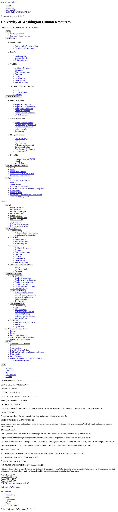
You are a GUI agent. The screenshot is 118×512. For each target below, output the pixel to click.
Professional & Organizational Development (26, 195)
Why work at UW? (17, 207)
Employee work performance (25, 107)
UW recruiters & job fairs (19, 224)
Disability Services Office (19, 186)
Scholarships (19, 131)
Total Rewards (11, 38)
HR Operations (15, 191)
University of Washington (10, 487)
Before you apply (16, 216)
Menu (4, 201)
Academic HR (11, 10)
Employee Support (17, 276)
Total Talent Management (19, 197)
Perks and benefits (16, 220)
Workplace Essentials (13, 96)
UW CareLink (20, 80)
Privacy (8, 501)
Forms (12, 170)
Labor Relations (16, 193)
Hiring (17, 141)
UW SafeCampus (21, 115)
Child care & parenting (23, 68)
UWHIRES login (21, 139)
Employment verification (24, 109)
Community (19, 70)
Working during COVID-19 (25, 159)
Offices (8, 178)
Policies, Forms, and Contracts (16, 165)
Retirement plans (21, 60)
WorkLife (14, 246)
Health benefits (20, 56)
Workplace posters (12, 505)
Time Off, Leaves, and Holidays (21, 265)
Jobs (8, 31)
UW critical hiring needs (19, 226)
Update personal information (25, 113)
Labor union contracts (18, 172)
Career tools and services (24, 127)
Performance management (24, 145)
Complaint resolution (22, 111)
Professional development (24, 123)
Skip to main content (8, 2)
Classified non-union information (22, 174)
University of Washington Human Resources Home (19, 27)
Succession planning (22, 147)
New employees (21, 143)
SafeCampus (10, 499)
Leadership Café (21, 151)
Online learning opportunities (25, 125)
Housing (18, 76)
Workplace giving (21, 82)
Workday (18, 161)
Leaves (17, 90)
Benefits (13, 182)
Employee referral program (20, 36)
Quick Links (15, 320)
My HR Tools (20, 163)
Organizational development (25, 149)
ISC (7, 373)
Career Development (18, 290)
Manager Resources (17, 303)
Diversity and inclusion (18, 218)
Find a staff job (15, 209)
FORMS (9, 6)
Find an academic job (18, 211)
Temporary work (16, 222)
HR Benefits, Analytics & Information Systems (27, 189)
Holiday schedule (21, 92)
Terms (8, 503)
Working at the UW (17, 34)
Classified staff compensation (25, 48)
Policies (13, 168)
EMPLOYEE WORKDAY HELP (18, 12)
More (3, 364)
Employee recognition (23, 104)
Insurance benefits (21, 58)
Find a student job (16, 214)
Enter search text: (7, 16)
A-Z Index (9, 368)
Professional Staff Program (20, 176)
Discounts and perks (22, 72)
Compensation (15, 184)
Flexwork (18, 94)
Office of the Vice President (20, 180)
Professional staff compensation (26, 46)
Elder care (18, 74)
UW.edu (9, 377)
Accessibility (10, 495)
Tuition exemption (21, 129)
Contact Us (10, 8)
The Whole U (20, 78)
